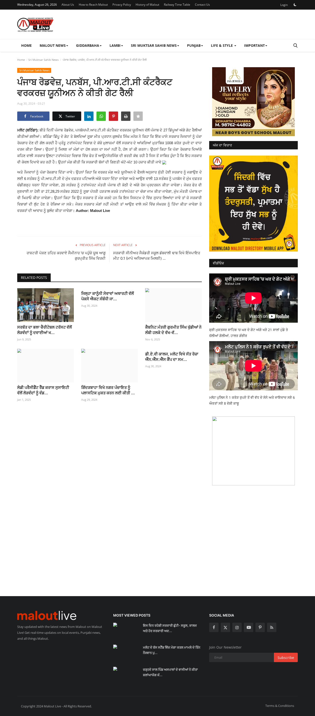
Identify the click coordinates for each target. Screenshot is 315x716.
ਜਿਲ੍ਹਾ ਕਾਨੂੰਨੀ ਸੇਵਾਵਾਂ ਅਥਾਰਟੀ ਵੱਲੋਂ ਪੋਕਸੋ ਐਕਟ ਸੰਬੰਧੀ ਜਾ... (107, 296)
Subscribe (286, 657)
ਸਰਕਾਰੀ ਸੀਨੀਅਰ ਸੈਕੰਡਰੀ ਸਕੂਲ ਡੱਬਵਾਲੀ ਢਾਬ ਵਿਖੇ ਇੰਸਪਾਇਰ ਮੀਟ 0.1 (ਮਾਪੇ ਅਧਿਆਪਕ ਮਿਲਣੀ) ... (156, 256)
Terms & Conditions (279, 705)
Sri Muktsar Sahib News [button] (154, 45)
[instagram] (237, 627)
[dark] (295, 4)
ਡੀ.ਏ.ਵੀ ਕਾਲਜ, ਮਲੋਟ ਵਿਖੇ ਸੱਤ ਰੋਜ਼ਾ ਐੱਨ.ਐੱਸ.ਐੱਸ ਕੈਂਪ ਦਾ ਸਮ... (171, 356)
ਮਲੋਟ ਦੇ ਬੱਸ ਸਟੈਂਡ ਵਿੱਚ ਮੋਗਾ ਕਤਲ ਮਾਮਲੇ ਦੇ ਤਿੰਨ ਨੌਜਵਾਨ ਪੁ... (171, 650)
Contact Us (202, 4)
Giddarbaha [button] (87, 45)
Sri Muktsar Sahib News (43, 60)
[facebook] (214, 627)
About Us (68, 4)
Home (26, 45)
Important (254, 45)
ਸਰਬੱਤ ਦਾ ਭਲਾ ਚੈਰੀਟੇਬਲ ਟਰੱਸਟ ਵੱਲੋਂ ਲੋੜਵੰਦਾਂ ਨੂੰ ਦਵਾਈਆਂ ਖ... (44, 330)
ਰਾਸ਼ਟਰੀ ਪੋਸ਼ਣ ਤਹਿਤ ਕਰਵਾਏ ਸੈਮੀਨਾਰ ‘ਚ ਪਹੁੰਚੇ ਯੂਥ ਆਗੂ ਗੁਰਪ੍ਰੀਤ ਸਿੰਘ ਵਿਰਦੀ (66, 256)
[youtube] (248, 627)
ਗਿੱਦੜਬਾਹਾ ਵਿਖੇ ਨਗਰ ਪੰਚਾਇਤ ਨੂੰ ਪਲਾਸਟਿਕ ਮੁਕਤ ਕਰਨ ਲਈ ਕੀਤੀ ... (108, 390)
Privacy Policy (121, 4)
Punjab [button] (194, 45)
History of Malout (147, 4)
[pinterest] (260, 627)
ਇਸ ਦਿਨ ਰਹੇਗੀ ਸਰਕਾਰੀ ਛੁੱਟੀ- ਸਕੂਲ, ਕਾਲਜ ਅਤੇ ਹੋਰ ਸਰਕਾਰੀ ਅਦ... (170, 628)
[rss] (271, 627)
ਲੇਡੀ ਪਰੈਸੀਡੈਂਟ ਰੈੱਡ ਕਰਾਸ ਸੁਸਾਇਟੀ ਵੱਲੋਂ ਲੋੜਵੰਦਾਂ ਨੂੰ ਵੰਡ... (43, 390)
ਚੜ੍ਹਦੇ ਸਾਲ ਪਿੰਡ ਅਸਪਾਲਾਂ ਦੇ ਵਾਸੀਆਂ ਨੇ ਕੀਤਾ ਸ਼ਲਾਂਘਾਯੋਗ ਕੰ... (170, 672)
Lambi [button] (115, 45)
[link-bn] (253, 101)
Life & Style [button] (222, 45)
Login (284, 5)
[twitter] (225, 627)
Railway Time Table (177, 4)
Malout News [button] (53, 45)
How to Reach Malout (93, 4)
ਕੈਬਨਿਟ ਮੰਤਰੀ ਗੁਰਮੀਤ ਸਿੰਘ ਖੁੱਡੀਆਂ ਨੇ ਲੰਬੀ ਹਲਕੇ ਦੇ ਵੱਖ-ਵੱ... (173, 330)
